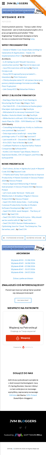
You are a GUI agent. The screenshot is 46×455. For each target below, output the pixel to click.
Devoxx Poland (15, 180)
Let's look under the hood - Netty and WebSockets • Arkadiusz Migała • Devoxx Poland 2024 (20, 196)
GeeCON (28, 208)
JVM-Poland (31, 395)
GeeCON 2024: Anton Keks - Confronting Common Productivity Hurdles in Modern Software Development (20, 205)
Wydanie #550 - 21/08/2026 (23, 260)
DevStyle (30, 109)
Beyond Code (20, 171)
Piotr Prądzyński (9, 86)
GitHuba (13, 395)
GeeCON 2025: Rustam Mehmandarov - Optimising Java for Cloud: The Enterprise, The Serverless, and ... (21, 226)
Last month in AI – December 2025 (17, 139)
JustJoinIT (21, 130)
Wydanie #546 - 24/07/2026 (23, 272)
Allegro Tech (29, 103)
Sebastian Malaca (27, 89)
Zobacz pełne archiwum (23, 278)
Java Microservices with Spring (16, 68)
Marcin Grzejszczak (31, 65)
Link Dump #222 (10, 89)
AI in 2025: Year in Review (14, 142)
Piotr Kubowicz (20, 77)
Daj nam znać (23, 300)
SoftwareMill (20, 148)
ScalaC (38, 139)
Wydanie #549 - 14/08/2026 (23, 263)
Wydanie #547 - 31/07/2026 (23, 269)
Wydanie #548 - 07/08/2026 (23, 266)
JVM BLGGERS (17, 3)
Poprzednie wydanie (15, 238)
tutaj (32, 39)
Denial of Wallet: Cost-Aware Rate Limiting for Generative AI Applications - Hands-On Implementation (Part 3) (22, 52)
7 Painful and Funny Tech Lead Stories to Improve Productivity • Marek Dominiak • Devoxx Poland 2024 (23, 177)
